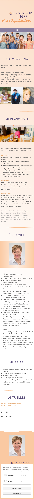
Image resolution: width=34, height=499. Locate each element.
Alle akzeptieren (17, 493)
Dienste (10, 481)
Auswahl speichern (17, 488)
